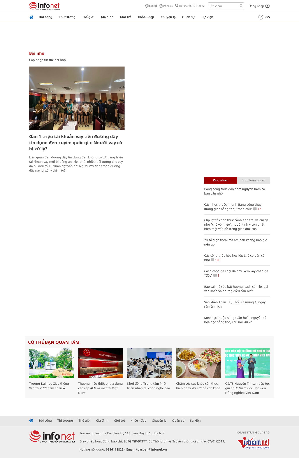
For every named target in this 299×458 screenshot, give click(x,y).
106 (217, 260)
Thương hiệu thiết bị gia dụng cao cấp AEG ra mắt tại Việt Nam (100, 388)
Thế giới (88, 17)
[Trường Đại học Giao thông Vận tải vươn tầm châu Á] (51, 363)
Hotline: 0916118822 (192, 6)
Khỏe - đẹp (146, 17)
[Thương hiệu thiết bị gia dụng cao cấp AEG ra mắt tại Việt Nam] (100, 363)
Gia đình (107, 17)
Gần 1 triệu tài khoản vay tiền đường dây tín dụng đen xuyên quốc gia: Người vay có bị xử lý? (75, 142)
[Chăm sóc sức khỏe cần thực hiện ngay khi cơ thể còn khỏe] (198, 363)
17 (259, 209)
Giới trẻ (125, 17)
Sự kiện (207, 17)
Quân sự (188, 17)
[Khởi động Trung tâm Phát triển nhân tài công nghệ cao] (149, 363)
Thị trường (67, 17)
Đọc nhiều (220, 180)
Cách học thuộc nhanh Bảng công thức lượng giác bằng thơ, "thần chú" (232, 206)
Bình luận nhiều (253, 180)
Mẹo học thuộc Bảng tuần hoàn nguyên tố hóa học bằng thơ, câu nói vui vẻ (235, 320)
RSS (267, 17)
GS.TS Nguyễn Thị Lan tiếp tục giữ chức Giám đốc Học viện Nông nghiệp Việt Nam (247, 388)
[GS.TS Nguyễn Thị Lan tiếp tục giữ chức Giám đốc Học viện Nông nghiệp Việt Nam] (247, 363)
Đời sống (45, 17)
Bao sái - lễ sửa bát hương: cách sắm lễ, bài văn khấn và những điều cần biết (236, 288)
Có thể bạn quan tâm (53, 342)
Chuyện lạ (168, 17)
